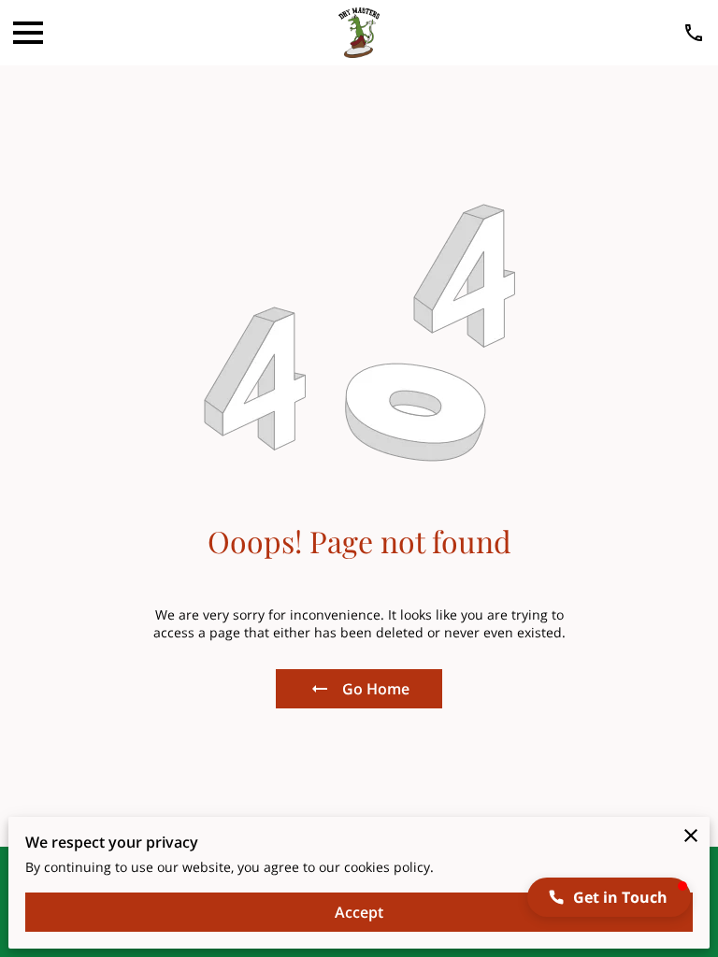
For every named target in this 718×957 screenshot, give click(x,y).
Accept (359, 912)
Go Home (375, 688)
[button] (609, 897)
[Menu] (28, 32)
